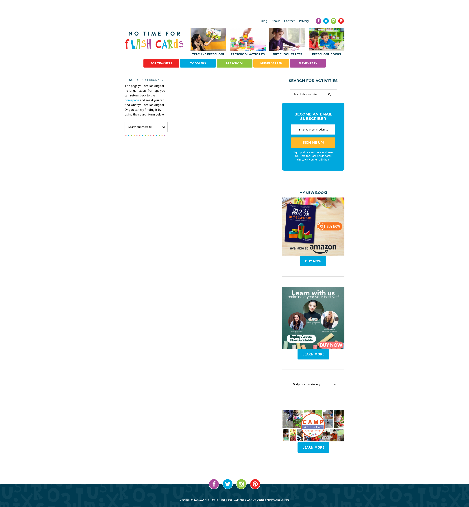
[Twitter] (326, 21)
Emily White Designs (278, 499)
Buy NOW (313, 261)
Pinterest (255, 484)
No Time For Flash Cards (155, 40)
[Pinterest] (341, 21)
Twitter (227, 484)
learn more (313, 354)
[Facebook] (318, 21)
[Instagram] (333, 21)
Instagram (241, 484)
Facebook (214, 484)
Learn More (313, 447)
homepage (132, 100)
